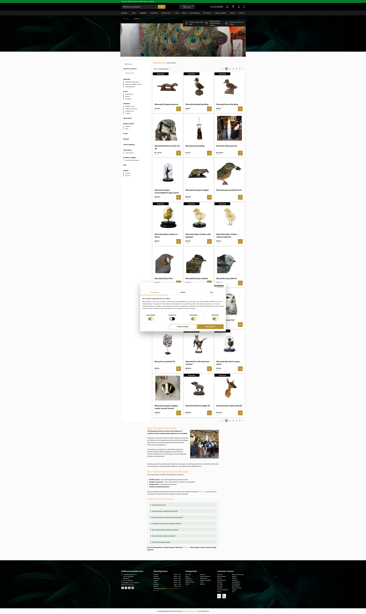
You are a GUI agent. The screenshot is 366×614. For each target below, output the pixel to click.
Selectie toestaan (182, 326)
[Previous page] (219, 68)
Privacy (219, 591)
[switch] (172, 318)
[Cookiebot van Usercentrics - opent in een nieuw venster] (215, 286)
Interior (127, 175)
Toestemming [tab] (154, 292)
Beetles (127, 96)
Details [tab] (183, 292)
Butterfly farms (236, 582)
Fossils (177, 13)
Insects (134, 13)
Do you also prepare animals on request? (165, 530)
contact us (201, 492)
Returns (234, 576)
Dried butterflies (130, 87)
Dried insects (129, 94)
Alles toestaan (210, 326)
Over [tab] (211, 292)
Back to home (128, 64)
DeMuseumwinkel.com (127, 585)
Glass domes (206, 13)
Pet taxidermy (236, 584)
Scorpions (128, 99)
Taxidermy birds (129, 106)
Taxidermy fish (129, 111)
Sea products (154, 13)
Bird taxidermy (236, 586)
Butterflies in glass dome (132, 82)
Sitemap (234, 578)
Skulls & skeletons (195, 13)
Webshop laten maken (191, 611)
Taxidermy (143, 13)
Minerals (184, 13)
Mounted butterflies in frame (133, 84)
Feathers (127, 126)
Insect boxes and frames (132, 160)
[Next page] (243, 68)
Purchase (219, 586)
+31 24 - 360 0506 (217, 7)
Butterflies (124, 13)
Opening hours (221, 580)
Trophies (128, 113)
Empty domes (129, 153)
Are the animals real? (159, 505)
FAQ (233, 591)
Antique (127, 173)
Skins (126, 129)
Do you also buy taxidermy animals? (164, 536)
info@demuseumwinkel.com (131, 583)
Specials (232, 13)
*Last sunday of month (159, 588)
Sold (124, 165)
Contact (219, 578)
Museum (219, 582)
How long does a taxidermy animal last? (165, 511)
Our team (220, 584)
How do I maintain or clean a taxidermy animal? (167, 517)
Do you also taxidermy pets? (161, 542)
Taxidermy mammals (131, 109)
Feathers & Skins (166, 13)
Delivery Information (238, 574)
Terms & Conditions (222, 590)
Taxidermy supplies (220, 13)
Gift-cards (242, 13)
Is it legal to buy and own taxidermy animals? (166, 523)
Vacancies (220, 588)
